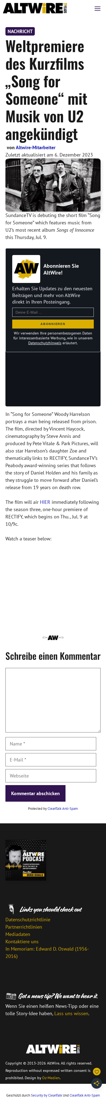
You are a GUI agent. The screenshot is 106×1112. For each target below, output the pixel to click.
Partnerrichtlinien (23, 927)
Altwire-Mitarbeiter (35, 147)
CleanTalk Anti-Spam (63, 808)
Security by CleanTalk (46, 1095)
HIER (45, 502)
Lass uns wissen (71, 1013)
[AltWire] (35, 8)
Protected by (53, 808)
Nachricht (20, 31)
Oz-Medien (51, 1077)
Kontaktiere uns (22, 941)
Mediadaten (17, 934)
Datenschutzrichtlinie (27, 919)
